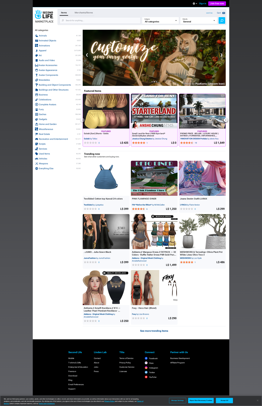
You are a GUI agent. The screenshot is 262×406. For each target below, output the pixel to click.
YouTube (152, 377)
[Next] (226, 120)
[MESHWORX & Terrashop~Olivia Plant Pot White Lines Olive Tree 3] (202, 231)
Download (72, 376)
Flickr (151, 363)
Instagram (153, 368)
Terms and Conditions (47, 403)
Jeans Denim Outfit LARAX (193, 198)
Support (71, 389)
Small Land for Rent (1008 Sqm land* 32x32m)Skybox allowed (148, 134)
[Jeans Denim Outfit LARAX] (202, 178)
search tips (209, 13)
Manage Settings (177, 400)
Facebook (153, 358)
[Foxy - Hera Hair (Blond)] (154, 287)
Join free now (217, 3)
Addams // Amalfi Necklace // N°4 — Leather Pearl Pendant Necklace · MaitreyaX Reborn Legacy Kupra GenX (103, 311)
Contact (97, 358)
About (96, 363)
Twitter (152, 372)
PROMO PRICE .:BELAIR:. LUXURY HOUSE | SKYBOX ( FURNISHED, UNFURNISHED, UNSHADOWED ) (199, 135)
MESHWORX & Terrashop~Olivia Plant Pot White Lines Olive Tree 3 (201, 253)
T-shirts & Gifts (74, 363)
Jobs (96, 367)
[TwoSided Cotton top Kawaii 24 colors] (106, 178)
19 (196, 143)
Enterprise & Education (78, 367)
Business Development (180, 358)
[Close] (258, 401)
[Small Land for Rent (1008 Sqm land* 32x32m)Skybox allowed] (154, 111)
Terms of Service (126, 358)
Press (96, 371)
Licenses (123, 371)
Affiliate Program (177, 363)
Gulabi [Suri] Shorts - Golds (96, 133)
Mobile (71, 358)
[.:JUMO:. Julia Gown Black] (106, 231)
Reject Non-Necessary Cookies (201, 400)
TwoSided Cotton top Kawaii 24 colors (103, 198)
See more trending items (154, 330)
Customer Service (126, 367)
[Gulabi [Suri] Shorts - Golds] (106, 111)
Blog (70, 380)
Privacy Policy (125, 363)
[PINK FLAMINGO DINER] (154, 178)
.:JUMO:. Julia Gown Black (97, 252)
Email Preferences (76, 384)
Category (147, 19)
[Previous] (83, 120)
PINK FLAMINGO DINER (144, 198)
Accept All (224, 400)
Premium (72, 371)
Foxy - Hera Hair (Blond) (144, 308)
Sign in (202, 3)
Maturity (185, 19)
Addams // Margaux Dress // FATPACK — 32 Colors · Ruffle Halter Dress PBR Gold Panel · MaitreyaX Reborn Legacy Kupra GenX (154, 255)
